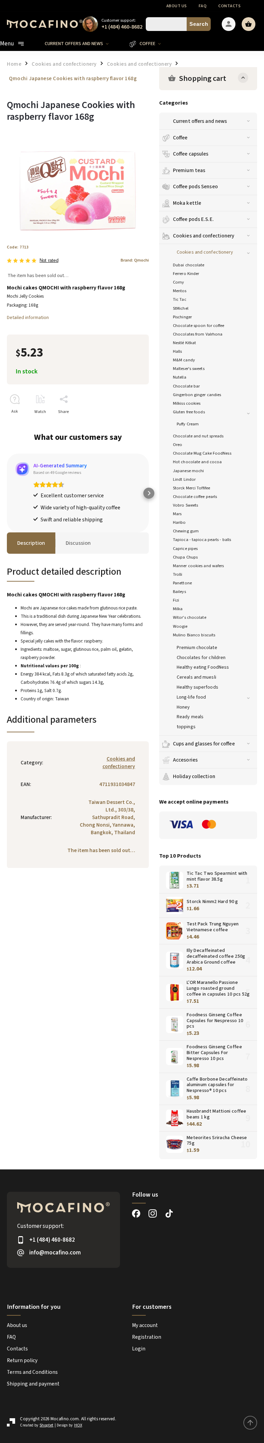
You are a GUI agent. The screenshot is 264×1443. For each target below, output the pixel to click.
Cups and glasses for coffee (204, 743)
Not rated (49, 260)
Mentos (180, 291)
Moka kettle (187, 203)
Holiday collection (194, 776)
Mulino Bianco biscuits (194, 635)
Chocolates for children (201, 657)
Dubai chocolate (189, 265)
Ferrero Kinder (186, 273)
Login (138, 1348)
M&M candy (184, 360)
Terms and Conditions (32, 1372)
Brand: (135, 260)
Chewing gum (186, 531)
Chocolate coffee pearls (195, 497)
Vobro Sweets (185, 505)
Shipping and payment (33, 1384)
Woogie (180, 626)
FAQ (203, 6)
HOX (78, 1425)
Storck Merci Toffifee (191, 488)
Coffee (180, 137)
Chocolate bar (186, 386)
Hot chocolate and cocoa (197, 462)
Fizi (176, 600)
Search (198, 24)
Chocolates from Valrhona (197, 334)
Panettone (182, 583)
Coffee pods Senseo (195, 186)
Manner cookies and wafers (198, 566)
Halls (177, 351)
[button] (6, 493)
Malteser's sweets (189, 368)
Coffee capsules (191, 154)
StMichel (180, 308)
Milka (178, 609)
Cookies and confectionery (203, 236)
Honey (183, 707)
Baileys (179, 591)
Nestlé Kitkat (184, 343)
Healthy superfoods (197, 687)
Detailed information (28, 317)
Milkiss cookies (187, 403)
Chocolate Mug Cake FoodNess (202, 453)
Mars (177, 514)
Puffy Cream (188, 424)
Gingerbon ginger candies (197, 395)
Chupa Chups (185, 557)
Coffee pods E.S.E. (193, 219)
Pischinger (182, 317)
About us (176, 6)
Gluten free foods (189, 412)
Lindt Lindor (184, 479)
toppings (186, 726)
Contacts (229, 6)
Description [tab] (31, 543)
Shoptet (46, 1425)
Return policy (22, 1360)
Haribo (179, 522)
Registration (146, 1337)
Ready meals (190, 716)
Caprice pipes (185, 548)
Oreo (177, 445)
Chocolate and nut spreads (198, 436)
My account (145, 1325)
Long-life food (191, 697)
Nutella (179, 377)
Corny (178, 282)
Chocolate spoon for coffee (198, 325)
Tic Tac (179, 299)
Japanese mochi (188, 471)
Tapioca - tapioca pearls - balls (202, 540)
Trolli (178, 574)
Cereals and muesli (196, 677)
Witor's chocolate (189, 617)
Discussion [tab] (78, 543)
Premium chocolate (197, 647)
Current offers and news (200, 121)
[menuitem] (82, 43)
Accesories (185, 760)
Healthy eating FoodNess (203, 667)
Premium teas (189, 170)
